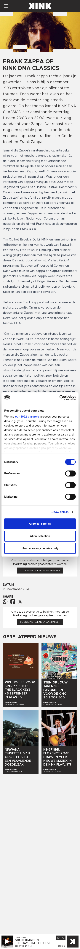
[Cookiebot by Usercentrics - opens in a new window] (59, 397)
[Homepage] (40, 6)
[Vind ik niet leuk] (63, 938)
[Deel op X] (20, 601)
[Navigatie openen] (6, 6)
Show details (60, 511)
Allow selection (40, 536)
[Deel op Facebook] (12, 601)
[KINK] (73, 942)
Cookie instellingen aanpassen (40, 570)
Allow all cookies (40, 523)
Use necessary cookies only (40, 548)
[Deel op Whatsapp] (5, 601)
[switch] (70, 473)
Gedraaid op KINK (23, 946)
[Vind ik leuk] (58, 938)
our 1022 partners (27, 416)
